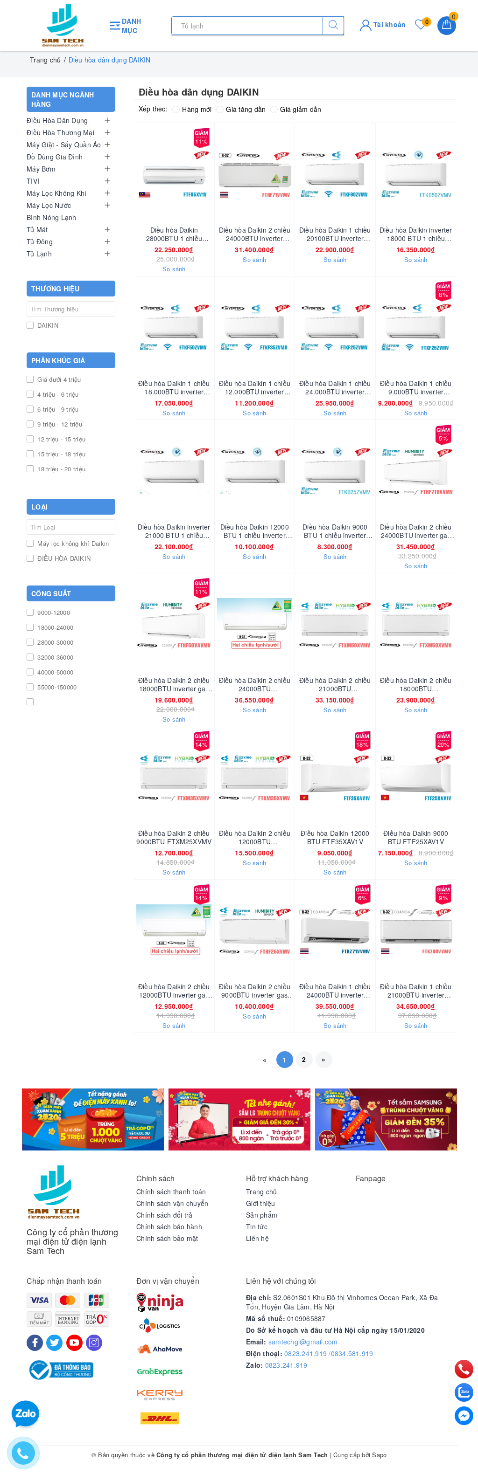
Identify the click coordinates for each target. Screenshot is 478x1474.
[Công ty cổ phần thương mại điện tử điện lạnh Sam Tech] (63, 25)
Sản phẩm (261, 1214)
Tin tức (256, 1226)
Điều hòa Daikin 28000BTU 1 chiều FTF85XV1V (174, 234)
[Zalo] (464, 1392)
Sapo (379, 1454)
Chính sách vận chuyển (172, 1203)
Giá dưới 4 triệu (58, 379)
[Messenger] (464, 1415)
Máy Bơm (41, 168)
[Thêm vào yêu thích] (150, 174)
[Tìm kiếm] (333, 25)
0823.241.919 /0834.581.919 (328, 1353)
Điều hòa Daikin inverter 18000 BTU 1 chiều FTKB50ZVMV (416, 234)
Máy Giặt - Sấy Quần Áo (64, 144)
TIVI (33, 181)
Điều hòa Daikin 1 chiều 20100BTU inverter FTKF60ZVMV (335, 234)
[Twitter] (54, 1343)
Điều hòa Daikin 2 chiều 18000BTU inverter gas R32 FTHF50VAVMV (174, 684)
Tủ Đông (40, 241)
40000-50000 (54, 672)
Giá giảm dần (300, 109)
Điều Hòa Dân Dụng (57, 120)
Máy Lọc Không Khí (56, 193)
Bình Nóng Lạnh (52, 217)
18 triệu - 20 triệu (60, 468)
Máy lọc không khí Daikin (72, 543)
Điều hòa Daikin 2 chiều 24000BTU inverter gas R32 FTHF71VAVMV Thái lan (415, 531)
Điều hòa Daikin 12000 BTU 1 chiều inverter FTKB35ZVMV (254, 531)
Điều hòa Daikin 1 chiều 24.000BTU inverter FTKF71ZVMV (335, 387)
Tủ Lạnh (39, 253)
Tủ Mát (37, 229)
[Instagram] (94, 1343)
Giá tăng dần (246, 109)
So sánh (174, 269)
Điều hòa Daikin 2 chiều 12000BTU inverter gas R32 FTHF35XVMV (174, 990)
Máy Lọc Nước (49, 205)
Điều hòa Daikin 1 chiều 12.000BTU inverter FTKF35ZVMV (254, 387)
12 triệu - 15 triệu (60, 438)
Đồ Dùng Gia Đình (55, 156)
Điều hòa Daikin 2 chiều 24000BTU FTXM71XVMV (254, 684)
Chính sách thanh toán (171, 1191)
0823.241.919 (286, 1365)
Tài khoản (389, 24)
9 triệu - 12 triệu (58, 424)
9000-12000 (52, 612)
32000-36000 (54, 657)
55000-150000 (56, 686)
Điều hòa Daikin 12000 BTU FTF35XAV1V (335, 837)
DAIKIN (46, 325)
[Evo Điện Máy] (93, 1119)
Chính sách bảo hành (169, 1226)
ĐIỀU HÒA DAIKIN (63, 558)
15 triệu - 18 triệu (60, 453)
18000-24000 (54, 627)
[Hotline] (464, 1369)
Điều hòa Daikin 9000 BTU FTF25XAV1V (415, 837)
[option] (93, 1119)
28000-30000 (54, 642)
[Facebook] (35, 1343)
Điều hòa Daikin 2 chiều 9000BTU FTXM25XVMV (173, 837)
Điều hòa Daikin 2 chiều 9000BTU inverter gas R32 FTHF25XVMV (254, 990)
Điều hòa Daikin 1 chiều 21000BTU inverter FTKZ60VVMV (415, 990)
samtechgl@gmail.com (303, 1341)
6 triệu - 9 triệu (57, 409)
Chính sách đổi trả (164, 1214)
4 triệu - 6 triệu (57, 394)
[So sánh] (459, 174)
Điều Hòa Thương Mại (60, 132)
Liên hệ (257, 1238)
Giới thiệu (260, 1203)
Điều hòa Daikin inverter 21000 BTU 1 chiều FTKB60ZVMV (174, 531)
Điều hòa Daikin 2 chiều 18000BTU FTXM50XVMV (415, 684)
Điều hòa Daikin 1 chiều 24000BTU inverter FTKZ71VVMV (335, 990)
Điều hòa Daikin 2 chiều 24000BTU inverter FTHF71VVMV (254, 234)
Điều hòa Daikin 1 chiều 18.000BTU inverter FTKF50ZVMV (174, 387)
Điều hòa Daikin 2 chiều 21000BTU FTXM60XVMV (335, 684)
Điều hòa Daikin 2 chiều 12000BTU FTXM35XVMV (254, 837)
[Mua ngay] (130, 174)
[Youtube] (74, 1343)
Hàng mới (196, 109)
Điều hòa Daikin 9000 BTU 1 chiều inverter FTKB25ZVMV (334, 531)
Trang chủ (261, 1191)
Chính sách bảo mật (167, 1238)
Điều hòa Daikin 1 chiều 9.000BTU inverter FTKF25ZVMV (415, 387)
